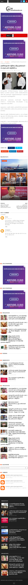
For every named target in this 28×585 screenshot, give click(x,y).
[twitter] (24, 1)
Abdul (6, 217)
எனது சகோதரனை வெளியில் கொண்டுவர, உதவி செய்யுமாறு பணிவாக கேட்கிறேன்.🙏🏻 (16, 347)
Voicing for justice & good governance (13, 475)
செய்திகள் (7, 62)
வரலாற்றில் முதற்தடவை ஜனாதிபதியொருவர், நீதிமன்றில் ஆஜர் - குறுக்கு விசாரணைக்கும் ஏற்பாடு (17, 433)
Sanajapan (7, 230)
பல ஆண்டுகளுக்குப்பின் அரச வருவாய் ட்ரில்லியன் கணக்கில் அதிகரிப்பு (16, 364)
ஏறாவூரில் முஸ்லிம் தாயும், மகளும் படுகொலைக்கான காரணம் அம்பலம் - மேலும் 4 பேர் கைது (17, 410)
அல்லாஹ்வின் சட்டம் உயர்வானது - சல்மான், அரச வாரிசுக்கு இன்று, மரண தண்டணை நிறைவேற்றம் (17, 317)
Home (2, 35)
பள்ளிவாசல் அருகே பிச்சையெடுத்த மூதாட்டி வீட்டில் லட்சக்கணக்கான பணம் (17, 372)
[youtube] (26, 1)
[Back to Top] (14, 583)
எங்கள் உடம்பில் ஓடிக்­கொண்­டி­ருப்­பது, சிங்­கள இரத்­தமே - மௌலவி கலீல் (17, 331)
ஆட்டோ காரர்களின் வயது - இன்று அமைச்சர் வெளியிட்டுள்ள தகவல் (12, 196)
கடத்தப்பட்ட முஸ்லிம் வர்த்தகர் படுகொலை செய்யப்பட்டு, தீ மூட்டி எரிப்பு (17, 449)
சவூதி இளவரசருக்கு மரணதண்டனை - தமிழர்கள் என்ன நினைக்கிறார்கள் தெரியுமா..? (17, 456)
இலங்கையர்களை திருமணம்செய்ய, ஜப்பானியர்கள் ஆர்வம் (17, 403)
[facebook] (21, 1)
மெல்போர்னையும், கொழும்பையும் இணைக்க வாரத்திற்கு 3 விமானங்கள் (12, 169)
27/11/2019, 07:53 (9, 218)
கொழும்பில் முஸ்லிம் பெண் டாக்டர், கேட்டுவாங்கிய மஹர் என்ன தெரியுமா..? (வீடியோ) (17, 324)
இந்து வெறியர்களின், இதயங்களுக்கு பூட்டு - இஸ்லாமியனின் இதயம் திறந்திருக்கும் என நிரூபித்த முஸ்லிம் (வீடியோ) (12, 339)
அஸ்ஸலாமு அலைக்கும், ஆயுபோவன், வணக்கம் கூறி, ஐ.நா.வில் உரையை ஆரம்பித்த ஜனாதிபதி (16, 425)
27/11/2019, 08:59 (9, 231)
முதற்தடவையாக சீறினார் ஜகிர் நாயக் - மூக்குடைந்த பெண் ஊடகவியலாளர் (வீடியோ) (16, 417)
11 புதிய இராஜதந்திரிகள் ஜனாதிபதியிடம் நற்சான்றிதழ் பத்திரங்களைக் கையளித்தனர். (14, 183)
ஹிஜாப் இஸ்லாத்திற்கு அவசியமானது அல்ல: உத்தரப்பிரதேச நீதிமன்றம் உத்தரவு (17, 546)
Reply (6, 226)
